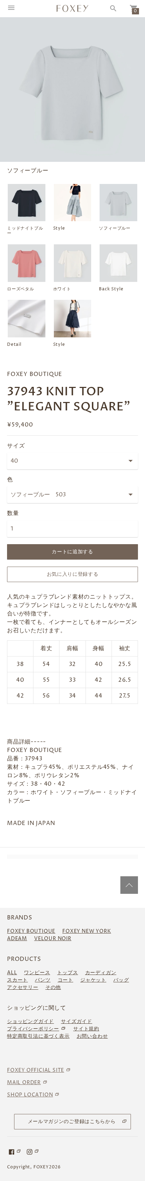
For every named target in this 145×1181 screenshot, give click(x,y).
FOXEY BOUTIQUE (31, 931)
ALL (12, 972)
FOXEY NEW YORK (86, 931)
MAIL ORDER (24, 1082)
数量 (13, 513)
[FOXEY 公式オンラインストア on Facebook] (15, 1151)
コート (65, 980)
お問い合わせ (92, 1036)
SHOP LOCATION (30, 1094)
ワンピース (37, 972)
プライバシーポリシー (33, 1028)
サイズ (16, 446)
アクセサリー (22, 987)
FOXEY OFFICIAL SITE (35, 1070)
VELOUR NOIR (52, 938)
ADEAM (17, 938)
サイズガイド (76, 1021)
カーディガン (100, 972)
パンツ (42, 980)
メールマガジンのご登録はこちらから (72, 1121)
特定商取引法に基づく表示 (38, 1036)
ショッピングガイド (30, 1021)
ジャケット (93, 980)
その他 (53, 987)
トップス (67, 972)
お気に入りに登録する (73, 574)
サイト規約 (86, 1028)
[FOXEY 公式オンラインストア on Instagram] (33, 1151)
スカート (17, 980)
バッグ (121, 980)
